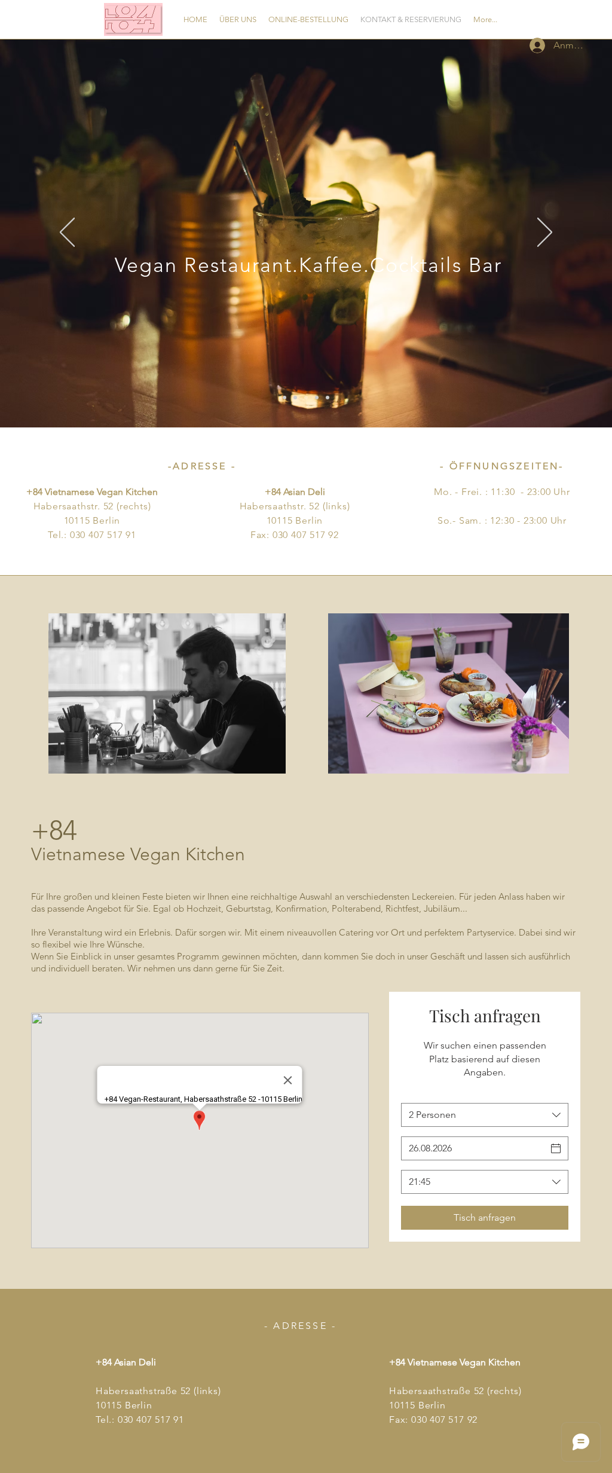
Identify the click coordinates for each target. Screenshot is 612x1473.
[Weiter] (544, 233)
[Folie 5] (327, 397)
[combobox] (484, 1115)
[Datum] (556, 1148)
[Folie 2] (295, 397)
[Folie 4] (317, 397)
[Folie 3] (306, 397)
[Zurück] (67, 233)
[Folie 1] (284, 397)
